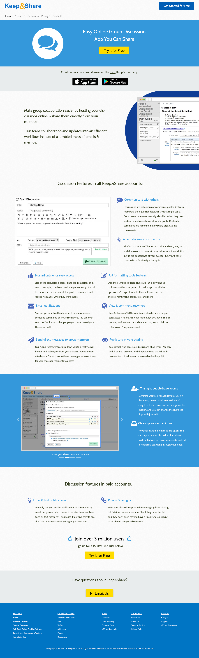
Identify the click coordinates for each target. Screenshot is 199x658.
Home (9, 16)
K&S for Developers (169, 625)
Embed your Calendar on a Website (27, 633)
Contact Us (58, 16)
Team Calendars (19, 637)
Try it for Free (114, 50)
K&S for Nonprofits (109, 629)
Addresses (62, 629)
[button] (28, 424)
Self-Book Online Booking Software (27, 629)
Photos (60, 633)
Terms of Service (138, 625)
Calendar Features (20, 621)
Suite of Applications (66, 617)
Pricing (44, 16)
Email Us (101, 593)
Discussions (62, 637)
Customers (33, 16)
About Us (135, 621)
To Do (60, 625)
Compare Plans (108, 625)
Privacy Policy (136, 629)
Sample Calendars (20, 625)
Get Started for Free (177, 6)
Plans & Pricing (108, 621)
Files (59, 621)
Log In (165, 617)
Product (18, 16)
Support (164, 621)
